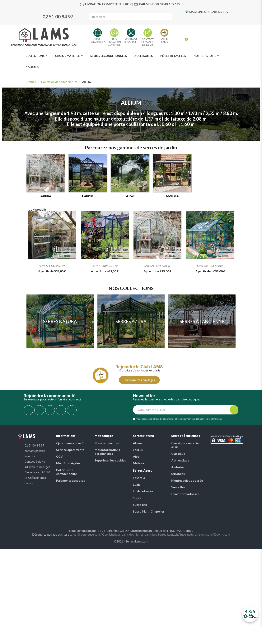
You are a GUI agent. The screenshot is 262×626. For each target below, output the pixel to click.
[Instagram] (218, 18)
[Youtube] (202, 18)
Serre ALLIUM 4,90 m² (157, 265)
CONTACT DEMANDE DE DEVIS (147, 42)
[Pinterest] (210, 18)
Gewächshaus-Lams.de (117, 534)
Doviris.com (222, 534)
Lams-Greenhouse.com (84, 534)
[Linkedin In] (72, 410)
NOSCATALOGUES (97, 41)
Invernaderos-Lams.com (196, 534)
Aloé (130, 196)
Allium (45, 196)
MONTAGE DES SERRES (131, 41)
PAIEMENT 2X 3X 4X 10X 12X (160, 4)
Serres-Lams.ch (168, 534)
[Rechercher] (168, 17)
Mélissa (172, 196)
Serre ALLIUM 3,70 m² (105, 265)
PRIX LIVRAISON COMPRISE (114, 42)
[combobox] (124, 17)
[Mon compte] (178, 37)
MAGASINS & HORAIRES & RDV (208, 11)
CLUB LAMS (164, 41)
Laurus (88, 196)
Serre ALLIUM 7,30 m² (210, 265)
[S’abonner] (234, 409)
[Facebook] (195, 18)
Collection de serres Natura (59, 82)
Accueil (31, 82)
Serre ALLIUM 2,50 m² (52, 265)
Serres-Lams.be (145, 534)
